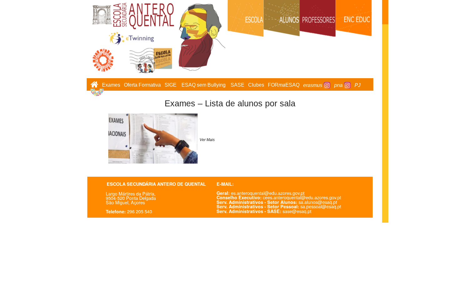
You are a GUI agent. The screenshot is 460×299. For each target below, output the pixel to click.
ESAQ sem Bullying (203, 85)
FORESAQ (283, 85)
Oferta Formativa (142, 85)
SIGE (170, 85)
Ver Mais (207, 140)
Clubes (256, 85)
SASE (237, 85)
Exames (111, 85)
